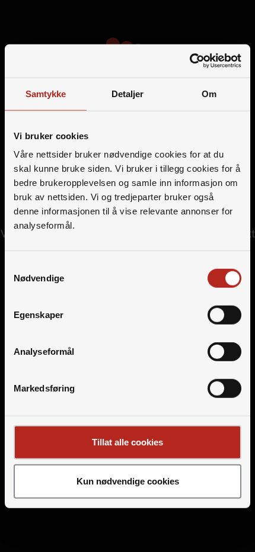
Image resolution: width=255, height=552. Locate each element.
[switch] (224, 315)
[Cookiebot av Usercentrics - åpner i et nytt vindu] (189, 61)
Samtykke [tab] (46, 93)
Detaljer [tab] (127, 93)
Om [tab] (209, 93)
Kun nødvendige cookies (127, 481)
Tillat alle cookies (127, 442)
